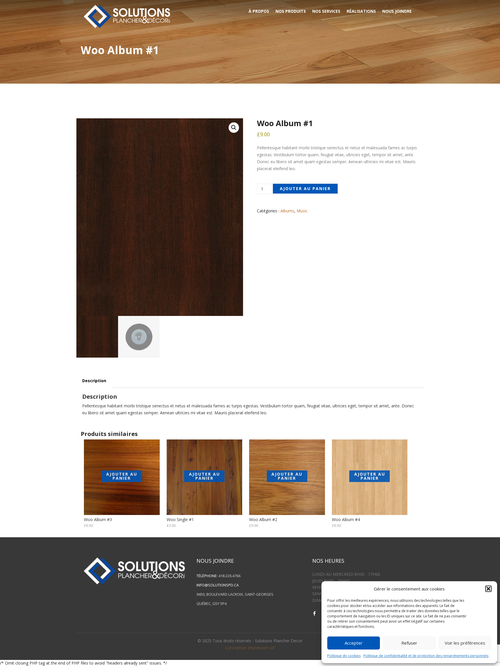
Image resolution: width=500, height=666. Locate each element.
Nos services (326, 11)
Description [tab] (94, 380)
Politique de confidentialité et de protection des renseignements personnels (425, 655)
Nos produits (290, 11)
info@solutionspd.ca (217, 585)
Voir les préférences (465, 643)
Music (302, 211)
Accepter (354, 643)
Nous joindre (397, 11)
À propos (259, 11)
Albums (287, 211)
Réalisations (361, 11)
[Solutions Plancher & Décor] (126, 15)
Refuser (409, 643)
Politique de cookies (344, 655)
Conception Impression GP (250, 647)
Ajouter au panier (305, 188)
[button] (488, 589)
